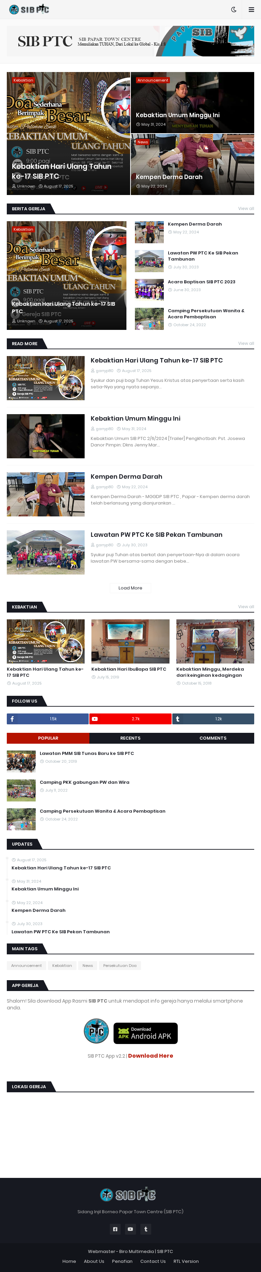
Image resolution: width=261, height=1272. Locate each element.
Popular (48, 738)
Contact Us (153, 1261)
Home (69, 1261)
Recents (130, 738)
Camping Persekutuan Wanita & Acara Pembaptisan (206, 314)
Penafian (122, 1261)
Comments (212, 738)
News (88, 965)
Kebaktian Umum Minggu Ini (178, 115)
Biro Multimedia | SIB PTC (146, 1251)
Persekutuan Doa (120, 965)
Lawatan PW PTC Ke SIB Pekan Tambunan (203, 256)
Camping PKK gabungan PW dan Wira (84, 782)
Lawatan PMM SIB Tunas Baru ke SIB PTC (87, 753)
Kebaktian (62, 965)
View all (246, 208)
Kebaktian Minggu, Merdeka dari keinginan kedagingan (210, 672)
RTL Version (186, 1261)
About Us (94, 1261)
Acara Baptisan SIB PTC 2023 (202, 282)
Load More (130, 588)
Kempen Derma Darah (169, 177)
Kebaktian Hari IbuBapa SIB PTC (128, 669)
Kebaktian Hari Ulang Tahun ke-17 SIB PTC (61, 171)
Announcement (26, 965)
